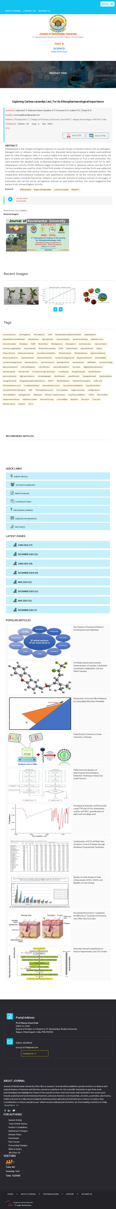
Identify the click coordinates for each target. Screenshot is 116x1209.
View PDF (76, 135)
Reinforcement (9, 404)
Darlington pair (24, 395)
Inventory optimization (12, 348)
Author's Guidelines (24, 485)
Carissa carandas (61, 189)
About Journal (13, 11)
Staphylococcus (97, 339)
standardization (94, 371)
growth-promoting (80, 339)
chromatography (44, 376)
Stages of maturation (42, 189)
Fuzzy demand (29, 348)
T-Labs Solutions (22, 1205)
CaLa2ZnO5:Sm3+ (93, 385)
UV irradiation (62, 390)
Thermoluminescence (12, 385)
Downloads (13, 1138)
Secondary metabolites (46, 353)
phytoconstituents (98, 353)
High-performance (27, 376)
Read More (10, 1105)
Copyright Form (22, 502)
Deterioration (71, 348)
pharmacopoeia (9, 371)
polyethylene (33, 339)
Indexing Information (25, 518)
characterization (63, 339)
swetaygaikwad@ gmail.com (27, 115)
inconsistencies (9, 334)
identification (59, 376)
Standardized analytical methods (68, 334)
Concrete (96, 399)
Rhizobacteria (57, 344)
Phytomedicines (81, 353)
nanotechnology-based (64, 358)
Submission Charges (18, 1131)
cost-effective (44, 367)
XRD (30, 390)
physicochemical (9, 376)
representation (101, 344)
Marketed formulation (81, 381)
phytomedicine (63, 362)
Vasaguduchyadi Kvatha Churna (32, 381)
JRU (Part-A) (44, 11)
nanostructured (47, 362)
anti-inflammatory (28, 367)
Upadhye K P (49, 110)
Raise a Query (15, 1149)
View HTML (100, 135)
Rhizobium (23, 344)
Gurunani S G (62, 110)
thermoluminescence (51, 385)
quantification (73, 376)
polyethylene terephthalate (14, 339)
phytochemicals (87, 348)
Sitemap (70, 1194)
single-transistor (78, 390)
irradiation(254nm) (31, 385)
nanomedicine (78, 362)
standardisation (27, 358)
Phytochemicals (65, 353)
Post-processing (46, 399)
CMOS (91, 395)
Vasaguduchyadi (78, 371)
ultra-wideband (9, 395)
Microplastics (39, 334)
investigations (25, 334)
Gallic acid (98, 381)
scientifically (63, 371)
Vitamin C (75, 189)
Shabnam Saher (35, 110)
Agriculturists (47, 339)
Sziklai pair (38, 395)
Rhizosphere (71, 344)
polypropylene (90, 334)
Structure (85, 399)
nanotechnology (106, 362)
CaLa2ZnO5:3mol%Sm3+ (73, 385)
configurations (94, 390)
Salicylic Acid (24, 371)
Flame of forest (9, 353)
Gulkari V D (74, 110)
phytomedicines (31, 362)
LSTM (61, 348)
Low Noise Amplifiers (76, 395)
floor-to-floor (102, 395)
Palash (99, 348)
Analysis (21, 404)
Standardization (63, 381)
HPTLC (51, 381)
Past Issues (19, 527)
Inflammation (25, 189)
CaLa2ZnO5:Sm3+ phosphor (14, 390)
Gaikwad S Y (21, 110)
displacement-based (11, 399)
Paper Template (21, 493)
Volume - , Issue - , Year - (35, 124)
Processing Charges (22, 510)
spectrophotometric (61, 367)
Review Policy (14, 1134)
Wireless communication (55, 395)
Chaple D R (86, 110)
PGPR (33, 344)
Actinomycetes (85, 344)
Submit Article (20, 476)
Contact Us (29, 11)
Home (10, 1194)
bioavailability (100, 358)
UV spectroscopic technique (43, 371)
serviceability (62, 399)
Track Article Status (17, 1123)
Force (31, 404)
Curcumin (76, 367)
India (50, 334)
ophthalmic (91, 362)
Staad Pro (74, 399)
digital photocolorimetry (93, 367)
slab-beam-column (30, 399)
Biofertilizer (43, 344)
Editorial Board (51, 1194)
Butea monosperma (26, 353)
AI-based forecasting (47, 348)
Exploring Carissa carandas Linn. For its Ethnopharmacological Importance (58, 101)
